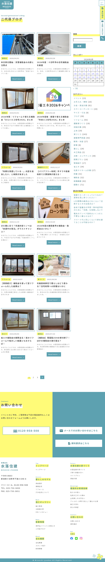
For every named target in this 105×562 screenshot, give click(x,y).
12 (84, 73)
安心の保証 (74, 507)
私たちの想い (75, 492)
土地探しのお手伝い (77, 498)
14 (93, 73)
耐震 (76, 174)
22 (97, 77)
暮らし (77, 148)
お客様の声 (40, 509)
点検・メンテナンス (82, 156)
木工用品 (78, 152)
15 (97, 73)
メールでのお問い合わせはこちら (81, 430)
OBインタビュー (42, 512)
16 (102, 73)
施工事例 (39, 506)
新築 (76, 145)
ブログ (77, 116)
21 (93, 77)
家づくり (78, 134)
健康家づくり (79, 123)
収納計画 (78, 127)
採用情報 (39, 549)
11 (80, 73)
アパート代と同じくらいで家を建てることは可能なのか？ (88, 221)
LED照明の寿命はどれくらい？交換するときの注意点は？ (88, 202)
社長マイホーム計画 (82, 170)
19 (84, 77)
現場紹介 (78, 163)
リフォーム (78, 119)
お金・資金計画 (80, 105)
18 (80, 77)
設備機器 (78, 181)
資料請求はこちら (80, 443)
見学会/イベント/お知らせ (45, 526)
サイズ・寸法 (79, 112)
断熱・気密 (78, 141)
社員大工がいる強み (77, 495)
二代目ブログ (41, 529)
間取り (77, 184)
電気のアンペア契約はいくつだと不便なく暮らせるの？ (88, 214)
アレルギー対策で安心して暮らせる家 (84, 501)
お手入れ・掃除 (80, 101)
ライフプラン (75, 475)
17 (75, 77)
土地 (76, 130)
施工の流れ (74, 504)
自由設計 (39, 483)
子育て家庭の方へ (76, 473)
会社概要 (39, 543)
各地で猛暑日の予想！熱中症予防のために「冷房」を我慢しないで (88, 208)
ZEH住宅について (42, 492)
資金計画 (73, 478)
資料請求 (102, 14)
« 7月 (75, 88)
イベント (78, 98)
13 (88, 73)
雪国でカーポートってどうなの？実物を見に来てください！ (88, 196)
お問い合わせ (102, 29)
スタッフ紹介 (41, 546)
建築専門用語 (79, 138)
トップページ (41, 470)
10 (75, 73)
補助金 (77, 177)
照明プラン (78, 159)
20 (88, 77)
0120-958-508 (28, 430)
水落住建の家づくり (77, 470)
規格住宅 (39, 486)
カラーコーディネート (83, 109)
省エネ (77, 166)
